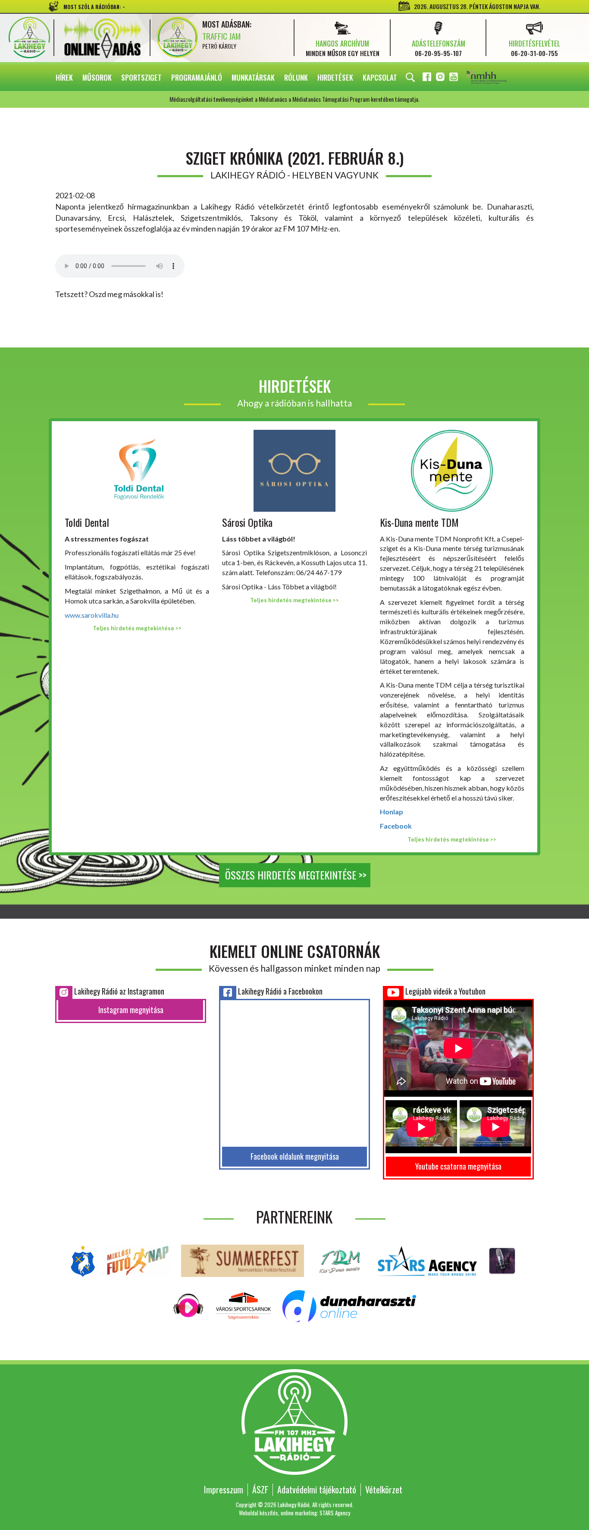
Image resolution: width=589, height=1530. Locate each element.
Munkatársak (253, 77)
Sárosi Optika (247, 522)
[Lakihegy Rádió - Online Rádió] (188, 1305)
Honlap (391, 811)
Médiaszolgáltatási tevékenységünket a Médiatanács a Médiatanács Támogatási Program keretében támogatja (498, 78)
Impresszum (223, 1489)
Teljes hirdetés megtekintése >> (137, 628)
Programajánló (196, 77)
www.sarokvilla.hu (92, 615)
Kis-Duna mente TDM (419, 522)
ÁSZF (260, 1489)
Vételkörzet (383, 1489)
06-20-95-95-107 (438, 53)
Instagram (441, 78)
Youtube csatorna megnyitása (458, 1166)
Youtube (454, 78)
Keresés (410, 77)
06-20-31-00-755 (534, 53)
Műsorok (97, 77)
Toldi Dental (87, 522)
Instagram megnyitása (130, 1009)
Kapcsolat (380, 77)
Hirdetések (335, 77)
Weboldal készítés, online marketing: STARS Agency (294, 1512)
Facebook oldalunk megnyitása (295, 1156)
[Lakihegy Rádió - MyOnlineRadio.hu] (502, 1259)
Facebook (427, 78)
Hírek (64, 77)
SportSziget (141, 77)
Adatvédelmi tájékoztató (316, 1489)
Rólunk (296, 77)
